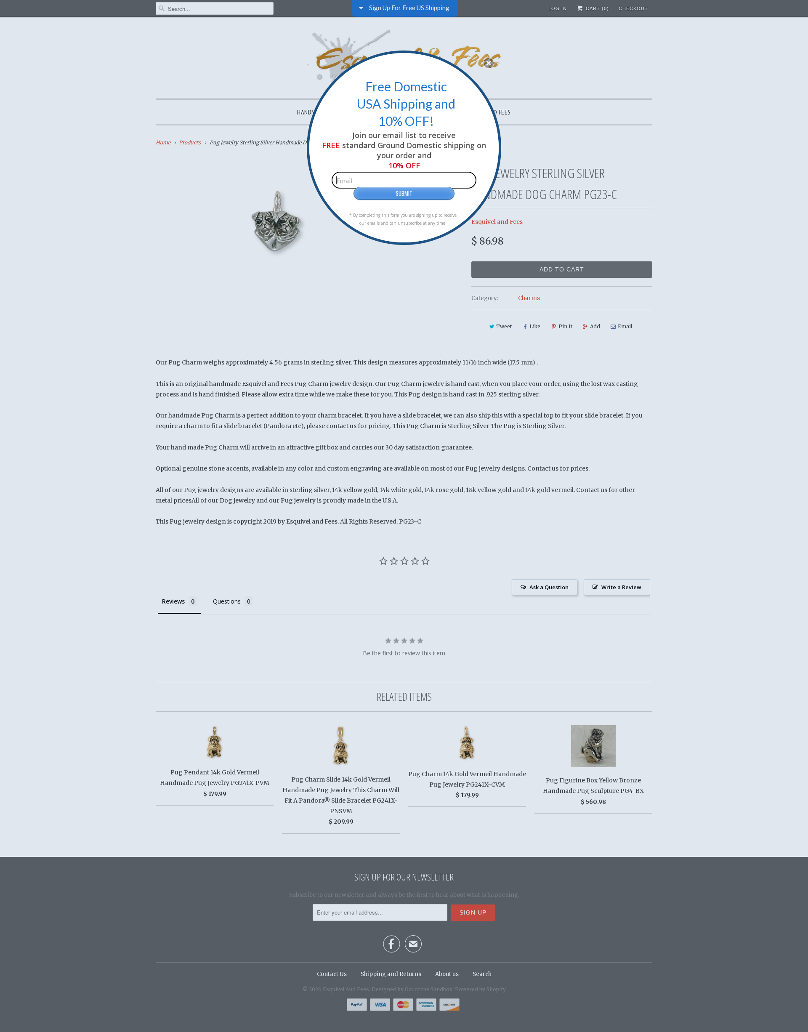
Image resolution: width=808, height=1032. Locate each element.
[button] (489, 63)
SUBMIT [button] (404, 193)
